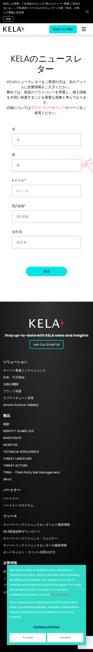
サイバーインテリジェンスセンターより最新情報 (36, 524)
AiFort (7, 479)
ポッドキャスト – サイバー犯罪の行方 (29, 552)
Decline (65, 637)
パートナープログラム (18, 505)
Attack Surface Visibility (20, 405)
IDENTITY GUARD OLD (18, 431)
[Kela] (13, 29)
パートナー (10, 498)
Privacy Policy (60, 594)
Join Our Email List (46, 344)
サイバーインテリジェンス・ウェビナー (30, 538)
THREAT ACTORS (15, 465)
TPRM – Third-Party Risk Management (31, 472)
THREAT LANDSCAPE (17, 458)
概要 (6, 424)
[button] (46, 323)
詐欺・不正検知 (13, 377)
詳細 (8, 19)
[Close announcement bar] (87, 11)
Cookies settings (46, 627)
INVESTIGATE (12, 438)
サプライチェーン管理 (18, 398)
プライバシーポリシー (48, 107)
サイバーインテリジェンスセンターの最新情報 (35, 545)
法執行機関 (10, 384)
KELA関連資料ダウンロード (21, 531)
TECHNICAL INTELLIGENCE (21, 452)
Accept (28, 637)
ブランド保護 (12, 391)
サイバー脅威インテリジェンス (24, 370)
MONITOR (10, 445)
